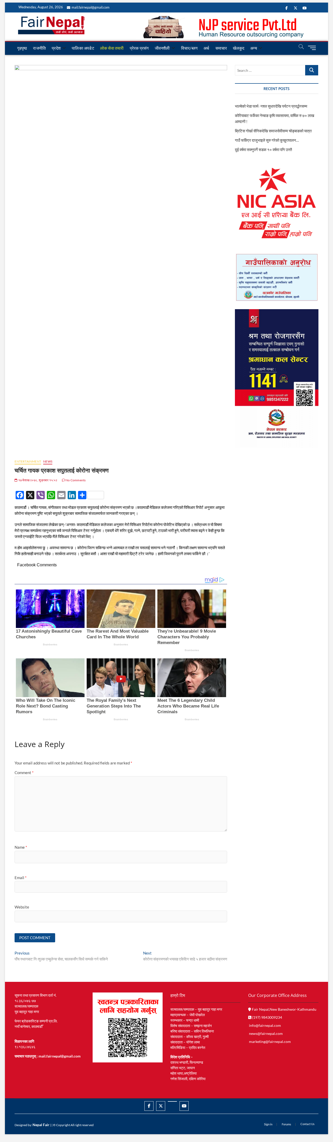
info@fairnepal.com (265, 1025)
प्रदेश (56, 48)
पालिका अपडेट (83, 48)
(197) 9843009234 (266, 1017)
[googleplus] (172, 1101)
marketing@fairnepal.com (270, 1041)
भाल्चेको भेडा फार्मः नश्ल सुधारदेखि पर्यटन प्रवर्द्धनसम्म (271, 106)
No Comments (75, 480)
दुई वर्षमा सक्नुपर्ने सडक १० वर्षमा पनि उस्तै (263, 149)
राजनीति (39, 48)
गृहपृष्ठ (22, 48)
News (47, 461)
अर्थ (206, 48)
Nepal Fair (41, 1124)
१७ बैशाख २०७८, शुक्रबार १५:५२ (37, 480)
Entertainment (28, 461)
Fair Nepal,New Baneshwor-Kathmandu (283, 1009)
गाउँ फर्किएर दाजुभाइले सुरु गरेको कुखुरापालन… (267, 140)
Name (21, 847)
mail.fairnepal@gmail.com (91, 7)
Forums (286, 1124)
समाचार (221, 48)
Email (21, 877)
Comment (24, 772)
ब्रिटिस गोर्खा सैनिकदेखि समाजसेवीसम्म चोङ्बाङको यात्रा (273, 130)
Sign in (268, 1124)
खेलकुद (238, 48)
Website (22, 907)
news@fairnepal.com (266, 1033)
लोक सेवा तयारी (112, 48)
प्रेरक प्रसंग (139, 48)
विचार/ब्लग (189, 48)
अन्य (253, 48)
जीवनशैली (162, 48)
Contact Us (307, 1124)
